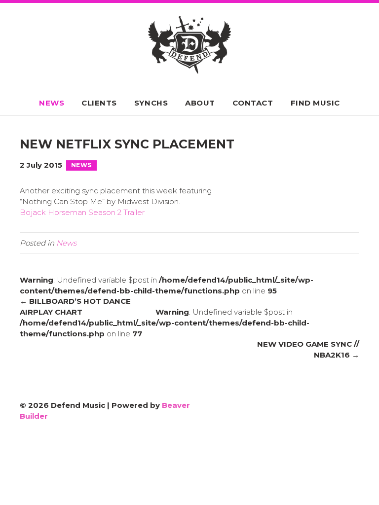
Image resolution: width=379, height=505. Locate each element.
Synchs (151, 103)
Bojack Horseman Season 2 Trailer (82, 212)
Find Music (315, 103)
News (51, 103)
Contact (252, 103)
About (200, 103)
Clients (99, 103)
